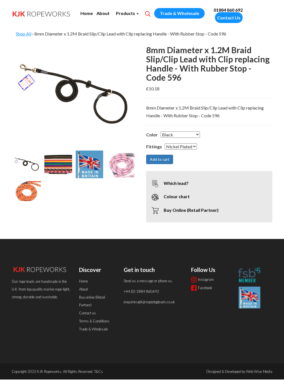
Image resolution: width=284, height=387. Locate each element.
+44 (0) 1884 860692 (141, 291)
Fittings (154, 146)
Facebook (205, 288)
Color (152, 134)
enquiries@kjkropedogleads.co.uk (149, 302)
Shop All (23, 33)
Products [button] (126, 13)
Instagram (206, 279)
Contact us (87, 313)
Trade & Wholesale (179, 13)
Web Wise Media (259, 371)
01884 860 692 (228, 9)
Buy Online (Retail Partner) (191, 210)
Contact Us (228, 17)
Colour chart (176, 196)
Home (86, 13)
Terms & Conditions (94, 321)
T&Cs (98, 371)
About (103, 13)
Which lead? (176, 183)
